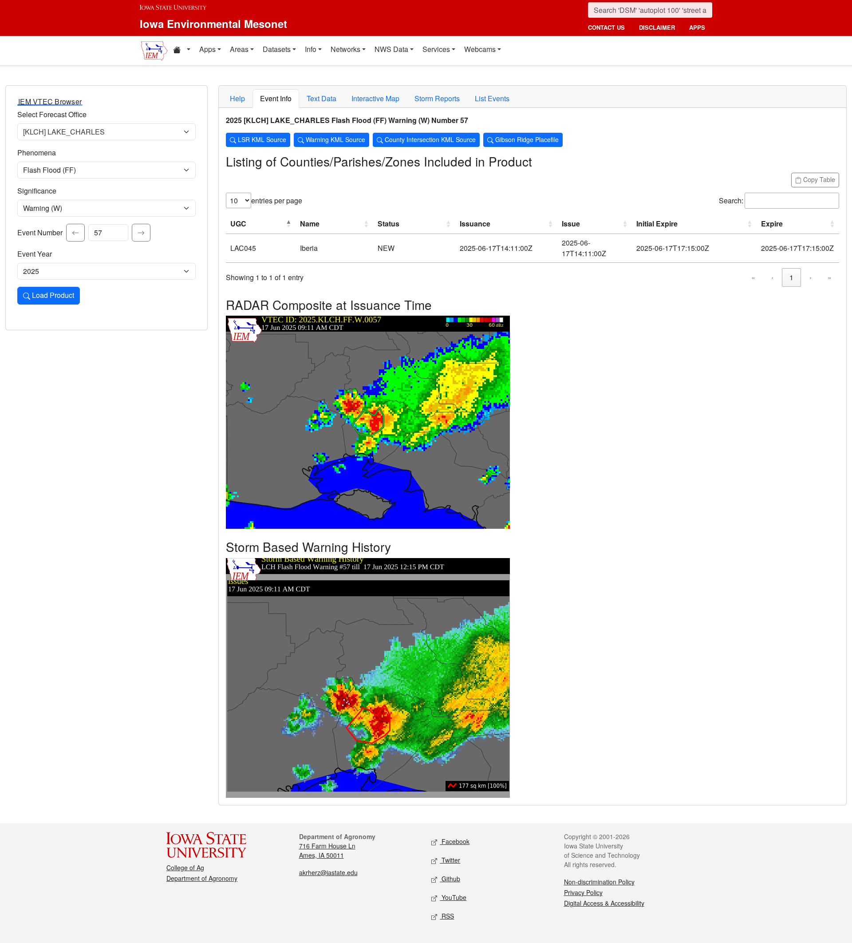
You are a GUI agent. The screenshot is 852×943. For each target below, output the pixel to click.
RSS (447, 915)
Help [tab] (237, 98)
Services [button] (436, 49)
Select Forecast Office (52, 114)
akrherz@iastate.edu (328, 872)
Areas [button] (239, 49)
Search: (731, 200)
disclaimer (657, 27)
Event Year (34, 254)
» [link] (830, 277)
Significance (36, 191)
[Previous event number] (75, 233)
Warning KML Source (334, 139)
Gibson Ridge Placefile (526, 139)
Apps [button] (207, 49)
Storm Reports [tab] (437, 98)
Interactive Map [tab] (375, 98)
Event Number (40, 232)
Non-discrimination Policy (599, 881)
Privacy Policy (583, 892)
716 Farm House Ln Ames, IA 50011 (327, 850)
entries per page (276, 200)
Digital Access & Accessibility (604, 903)
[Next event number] (141, 233)
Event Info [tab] (276, 98)
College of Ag (185, 867)
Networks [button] (345, 49)
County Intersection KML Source (429, 139)
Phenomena (36, 152)
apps (697, 27)
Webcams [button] (480, 49)
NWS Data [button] (391, 49)
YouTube (453, 897)
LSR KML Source (261, 139)
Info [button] (310, 49)
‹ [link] (772, 277)
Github (450, 878)
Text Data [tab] (321, 98)
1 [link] (791, 277)
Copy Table (818, 179)
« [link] (753, 277)
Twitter (450, 860)
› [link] (810, 277)
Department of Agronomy (201, 878)
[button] (181, 51)
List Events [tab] (492, 98)
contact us (606, 27)
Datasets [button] (277, 49)
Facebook (454, 841)
